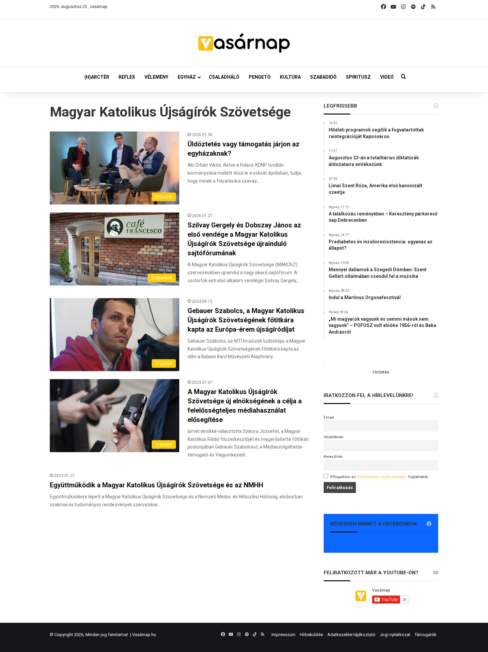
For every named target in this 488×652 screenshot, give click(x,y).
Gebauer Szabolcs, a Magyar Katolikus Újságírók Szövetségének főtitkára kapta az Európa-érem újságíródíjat (246, 320)
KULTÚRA (290, 77)
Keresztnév (333, 456)
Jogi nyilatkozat (395, 634)
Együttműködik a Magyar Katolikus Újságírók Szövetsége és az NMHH (156, 485)
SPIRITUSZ (358, 77)
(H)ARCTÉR (96, 77)
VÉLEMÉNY (156, 77)
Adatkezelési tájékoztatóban (382, 476)
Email (329, 417)
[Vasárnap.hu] (244, 43)
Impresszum (283, 634)
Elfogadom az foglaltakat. (379, 476)
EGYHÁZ (187, 77)
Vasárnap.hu (144, 634)
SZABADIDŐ (323, 77)
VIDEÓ (387, 77)
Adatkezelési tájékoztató (351, 634)
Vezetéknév (334, 437)
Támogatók (426, 634)
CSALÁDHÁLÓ (224, 77)
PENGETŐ (260, 77)
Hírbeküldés (311, 634)
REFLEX (127, 77)
